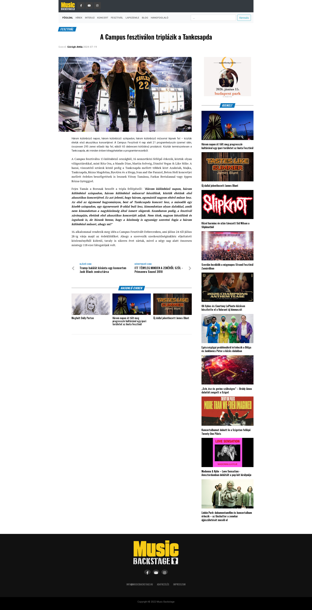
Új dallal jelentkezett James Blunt (220, 186)
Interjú (90, 17)
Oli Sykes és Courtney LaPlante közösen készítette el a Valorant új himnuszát (223, 307)
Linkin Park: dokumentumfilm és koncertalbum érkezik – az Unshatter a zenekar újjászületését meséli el (227, 516)
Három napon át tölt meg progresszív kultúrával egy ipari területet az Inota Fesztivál (227, 146)
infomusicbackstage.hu (139, 584)
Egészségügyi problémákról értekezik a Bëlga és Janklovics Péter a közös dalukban (226, 349)
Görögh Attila (75, 46)
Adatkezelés (163, 584)
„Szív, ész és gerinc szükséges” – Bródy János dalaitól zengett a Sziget (227, 390)
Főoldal (67, 17)
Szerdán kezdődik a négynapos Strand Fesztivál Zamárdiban (227, 266)
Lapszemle (132, 17)
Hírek (79, 17)
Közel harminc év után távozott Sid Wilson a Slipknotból (225, 225)
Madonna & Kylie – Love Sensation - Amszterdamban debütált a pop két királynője (226, 473)
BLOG (145, 17)
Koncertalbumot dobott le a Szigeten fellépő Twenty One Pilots (226, 431)
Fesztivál (117, 17)
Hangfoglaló (159, 17)
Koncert (102, 17)
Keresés (244, 17)
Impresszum (179, 584)
